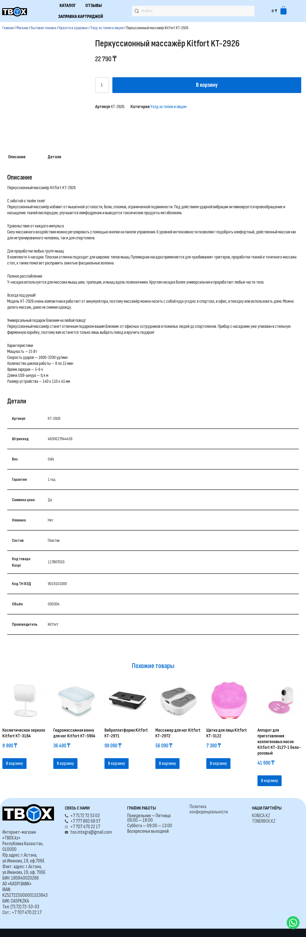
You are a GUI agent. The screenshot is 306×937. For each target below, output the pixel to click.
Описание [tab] (17, 157)
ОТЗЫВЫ (93, 5)
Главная (8, 27)
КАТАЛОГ (68, 5)
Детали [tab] (54, 157)
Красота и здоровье (73, 27)
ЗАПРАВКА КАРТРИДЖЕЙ (80, 16)
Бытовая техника (43, 27)
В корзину (207, 85)
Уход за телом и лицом (107, 27)
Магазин (22, 27)
